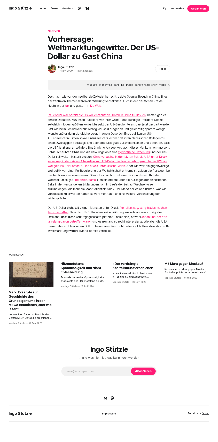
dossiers (67, 8)
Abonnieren (198, 8)
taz (67, 105)
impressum (109, 413)
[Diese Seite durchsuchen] (164, 8)
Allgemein (54, 31)
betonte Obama (85, 180)
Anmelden (177, 8)
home (42, 8)
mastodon (79, 8)
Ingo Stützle (20, 8)
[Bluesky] (105, 398)
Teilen (163, 68)
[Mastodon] (112, 398)
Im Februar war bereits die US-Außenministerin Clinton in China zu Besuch (97, 115)
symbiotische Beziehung (134, 152)
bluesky (87, 8)
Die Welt (95, 105)
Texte (54, 8)
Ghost (205, 413)
